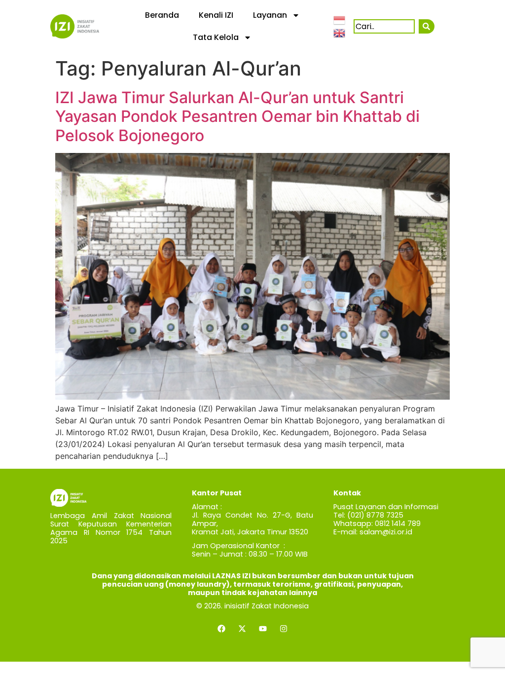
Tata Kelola (216, 37)
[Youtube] (263, 629)
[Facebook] (221, 629)
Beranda (162, 15)
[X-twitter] (242, 629)
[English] (339, 32)
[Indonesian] (339, 20)
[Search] (426, 26)
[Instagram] (283, 629)
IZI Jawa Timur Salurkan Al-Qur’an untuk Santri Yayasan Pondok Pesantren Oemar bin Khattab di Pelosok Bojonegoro (237, 116)
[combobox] (384, 26)
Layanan (270, 15)
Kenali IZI (216, 15)
